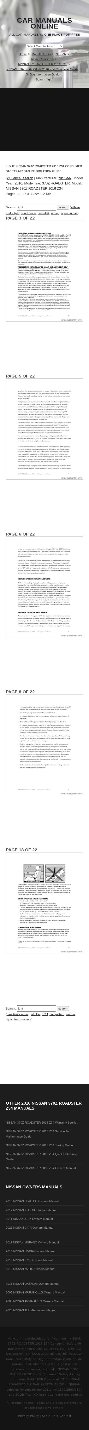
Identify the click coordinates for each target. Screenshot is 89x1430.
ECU (45, 1014)
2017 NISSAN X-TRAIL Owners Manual (31, 1210)
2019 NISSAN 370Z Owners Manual (29, 1260)
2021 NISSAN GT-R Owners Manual (29, 1227)
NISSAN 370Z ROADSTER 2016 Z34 (34, 189)
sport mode (28, 213)
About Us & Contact (56, 1415)
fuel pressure (22, 1019)
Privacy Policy (28, 1415)
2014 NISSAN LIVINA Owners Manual (30, 1251)
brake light (12, 213)
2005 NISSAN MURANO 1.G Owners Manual (35, 1292)
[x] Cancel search (19, 178)
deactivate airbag (18, 1014)
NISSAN (65, 178)
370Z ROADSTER (56, 183)
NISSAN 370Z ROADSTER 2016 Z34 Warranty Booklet (41, 1122)
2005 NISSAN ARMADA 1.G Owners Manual (35, 1301)
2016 (18, 183)
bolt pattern (56, 1014)
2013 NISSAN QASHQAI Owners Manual (32, 1283)
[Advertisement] (44, 119)
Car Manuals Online (44, 23)
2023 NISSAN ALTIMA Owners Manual (31, 1310)
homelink (43, 213)
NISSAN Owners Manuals (34, 1187)
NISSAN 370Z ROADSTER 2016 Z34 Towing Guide (39, 1145)
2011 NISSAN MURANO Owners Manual (32, 1242)
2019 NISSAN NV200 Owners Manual (30, 1269)
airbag (55, 213)
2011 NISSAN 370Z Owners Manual (29, 1219)
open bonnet (69, 213)
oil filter (35, 1014)
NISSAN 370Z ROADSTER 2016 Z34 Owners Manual (41, 1168)
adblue (75, 207)
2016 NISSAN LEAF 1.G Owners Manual (32, 1201)
